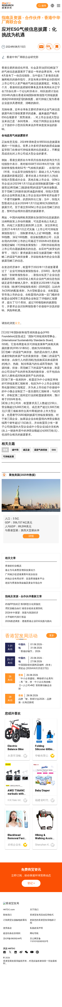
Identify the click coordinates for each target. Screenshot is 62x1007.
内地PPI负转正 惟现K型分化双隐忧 (23, 604)
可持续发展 (8, 456)
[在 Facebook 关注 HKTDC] (4, 952)
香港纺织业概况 (13, 565)
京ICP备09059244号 (12, 938)
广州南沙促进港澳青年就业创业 (21, 574)
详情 (31, 536)
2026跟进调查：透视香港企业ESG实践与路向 (28, 621)
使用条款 (7, 928)
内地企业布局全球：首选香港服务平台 (24, 578)
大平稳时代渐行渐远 (15, 617)
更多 (51, 635)
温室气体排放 (40, 450)
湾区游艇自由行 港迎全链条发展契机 (24, 608)
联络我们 (7, 915)
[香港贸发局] (31, 905)
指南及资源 (11, 17)
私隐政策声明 (36, 928)
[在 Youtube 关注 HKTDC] (31, 952)
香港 (5, 450)
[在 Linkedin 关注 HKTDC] (15, 952)
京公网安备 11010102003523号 (39, 939)
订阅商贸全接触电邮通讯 (15, 920)
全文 (17, 323)
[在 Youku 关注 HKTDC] (37, 952)
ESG (54, 450)
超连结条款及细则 (11, 933)
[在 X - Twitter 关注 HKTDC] (10, 952)
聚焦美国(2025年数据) (22, 474)
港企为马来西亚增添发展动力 (20, 570)
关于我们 (34, 909)
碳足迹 (26, 450)
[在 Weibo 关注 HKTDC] (21, 952)
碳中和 (15, 450)
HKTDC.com (9, 909)
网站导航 (34, 933)
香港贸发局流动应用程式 (42, 915)
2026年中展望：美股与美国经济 (21, 612)
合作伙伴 (33, 17)
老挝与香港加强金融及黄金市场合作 (23, 583)
